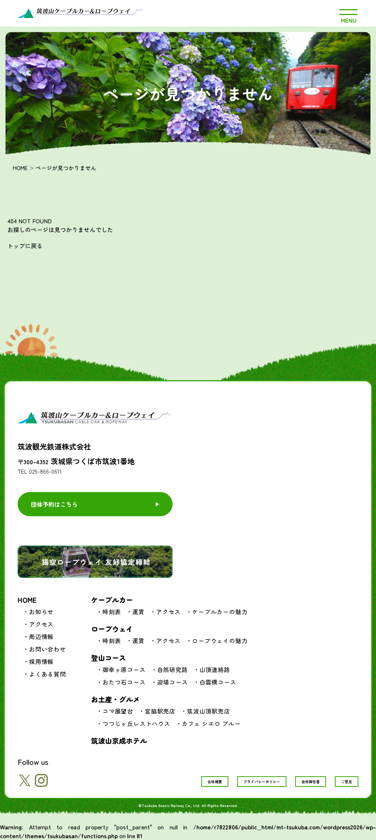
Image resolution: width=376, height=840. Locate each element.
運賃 (138, 611)
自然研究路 (172, 669)
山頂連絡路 (214, 669)
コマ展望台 (117, 711)
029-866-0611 (45, 471)
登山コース (108, 658)
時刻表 (111, 611)
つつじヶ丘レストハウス (136, 723)
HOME (20, 168)
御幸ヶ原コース (124, 669)
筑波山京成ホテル (119, 740)
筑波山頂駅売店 (208, 711)
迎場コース (172, 682)
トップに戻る (25, 245)
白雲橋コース (217, 682)
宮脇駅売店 (160, 711)
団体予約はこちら (54, 504)
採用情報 (41, 661)
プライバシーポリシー (261, 781)
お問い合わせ (47, 649)
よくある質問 (47, 674)
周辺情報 (41, 636)
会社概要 (214, 781)
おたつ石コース (124, 682)
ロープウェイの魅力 (219, 640)
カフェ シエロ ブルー (211, 723)
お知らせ (41, 611)
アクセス (41, 624)
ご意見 (346, 781)
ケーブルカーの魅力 (219, 611)
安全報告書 (310, 781)
